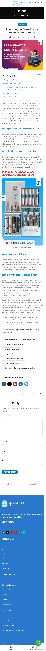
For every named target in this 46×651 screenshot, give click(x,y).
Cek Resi (5, 594)
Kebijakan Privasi (8, 626)
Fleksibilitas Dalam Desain (13, 83)
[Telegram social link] (26, 384)
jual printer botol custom (13, 354)
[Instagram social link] (11, 532)
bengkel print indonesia (22, 330)
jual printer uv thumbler (12, 363)
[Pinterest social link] (15, 384)
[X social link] (9, 384)
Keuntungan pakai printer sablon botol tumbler (20, 368)
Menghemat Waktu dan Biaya (14, 80)
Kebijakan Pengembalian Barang (13, 630)
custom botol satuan (29, 340)
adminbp (16, 37)
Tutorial (4, 559)
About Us (5, 563)
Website (4, 461)
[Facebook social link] (4, 384)
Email (4, 451)
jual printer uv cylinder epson (14, 358)
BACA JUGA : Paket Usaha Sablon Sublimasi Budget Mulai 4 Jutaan (21, 88)
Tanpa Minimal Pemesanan (13, 97)
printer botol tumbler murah (14, 377)
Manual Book (6, 604)
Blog (3, 549)
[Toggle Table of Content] (37, 76)
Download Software (9, 585)
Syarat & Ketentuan (8, 621)
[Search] (41, 3)
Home (16, 16)
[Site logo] (22, 3)
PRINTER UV (25, 16)
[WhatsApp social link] (23, 532)
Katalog (4, 599)
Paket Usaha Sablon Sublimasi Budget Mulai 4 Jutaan (18, 173)
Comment (6, 416)
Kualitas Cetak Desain (11, 93)
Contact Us (5, 568)
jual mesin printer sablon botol (14, 344)
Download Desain (8, 590)
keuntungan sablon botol (12, 373)
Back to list (22, 394)
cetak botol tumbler (11, 340)
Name (4, 442)
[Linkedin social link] (20, 384)
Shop (3, 554)
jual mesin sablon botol (12, 349)
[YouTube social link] (15, 532)
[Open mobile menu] (3, 3)
